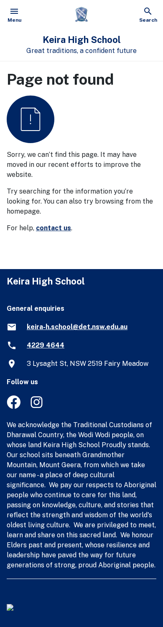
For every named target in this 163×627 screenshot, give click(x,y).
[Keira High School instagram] (37, 406)
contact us (53, 228)
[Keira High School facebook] (13, 406)
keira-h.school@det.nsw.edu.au (77, 327)
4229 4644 (45, 345)
